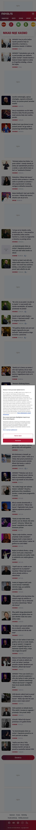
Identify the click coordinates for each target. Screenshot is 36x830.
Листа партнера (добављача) (10, 429)
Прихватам (18, 440)
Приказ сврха (18, 435)
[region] (18, 415)
